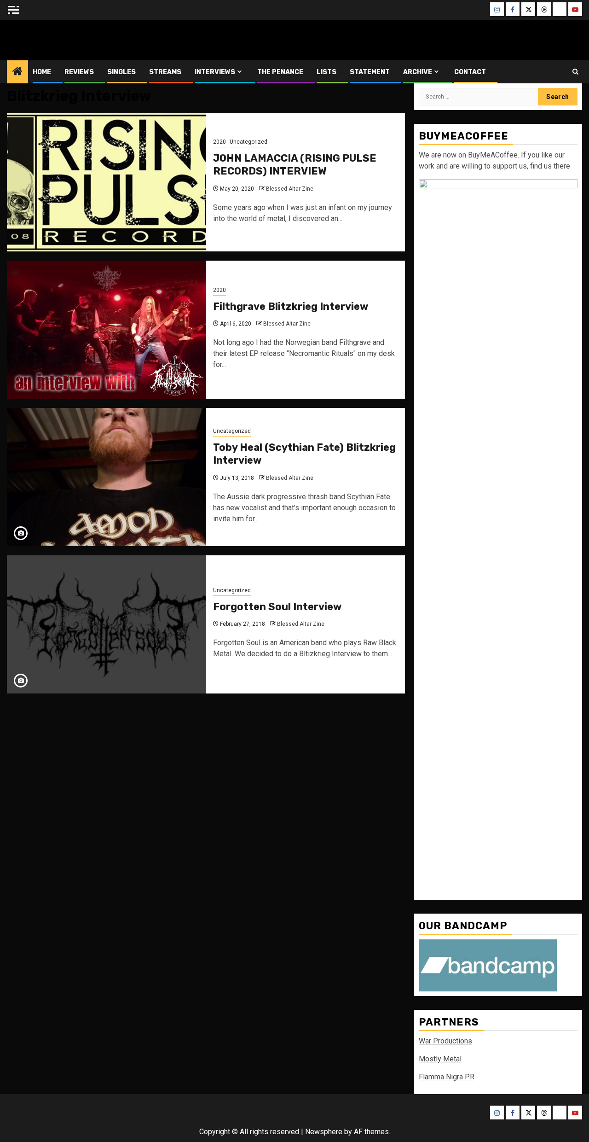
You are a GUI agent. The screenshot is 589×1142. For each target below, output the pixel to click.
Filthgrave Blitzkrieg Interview (290, 306)
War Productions (445, 1041)
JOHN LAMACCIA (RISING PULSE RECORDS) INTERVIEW (294, 165)
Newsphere (323, 1131)
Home (42, 72)
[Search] (575, 72)
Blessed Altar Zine (67, 40)
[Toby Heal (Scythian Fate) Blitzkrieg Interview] (106, 477)
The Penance (280, 72)
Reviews (79, 72)
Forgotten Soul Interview (277, 606)
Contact (470, 72)
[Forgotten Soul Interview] (106, 624)
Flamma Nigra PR (446, 1076)
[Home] (17, 72)
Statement (370, 72)
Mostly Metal (440, 1059)
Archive (417, 72)
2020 (219, 142)
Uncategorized (248, 142)
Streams (165, 72)
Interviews (215, 72)
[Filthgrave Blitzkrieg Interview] (106, 330)
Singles (121, 72)
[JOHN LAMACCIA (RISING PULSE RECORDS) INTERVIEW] (106, 182)
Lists (326, 72)
